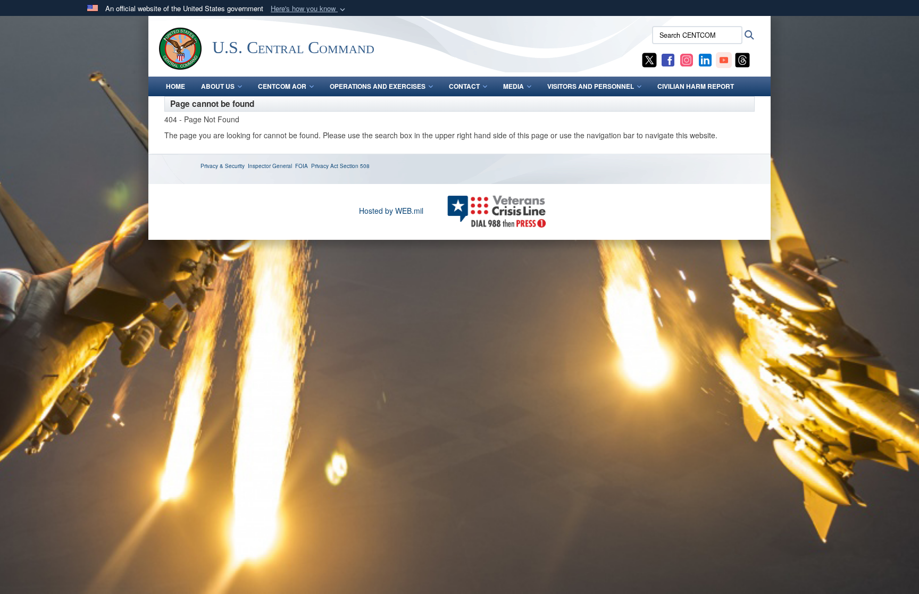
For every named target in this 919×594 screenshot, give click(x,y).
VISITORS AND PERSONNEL (590, 86)
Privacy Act (324, 166)
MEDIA (513, 86)
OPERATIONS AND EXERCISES (377, 86)
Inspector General (270, 166)
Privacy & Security (222, 166)
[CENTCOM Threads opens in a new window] (742, 59)
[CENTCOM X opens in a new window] (649, 59)
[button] (309, 8)
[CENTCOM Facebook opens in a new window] (667, 59)
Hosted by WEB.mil (391, 210)
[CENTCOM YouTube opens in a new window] (723, 59)
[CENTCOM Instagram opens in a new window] (686, 59)
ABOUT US (218, 86)
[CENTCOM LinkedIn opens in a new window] (705, 59)
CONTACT (464, 86)
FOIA (301, 166)
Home (175, 86)
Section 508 (355, 166)
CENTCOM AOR (282, 86)
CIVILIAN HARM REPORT (695, 86)
